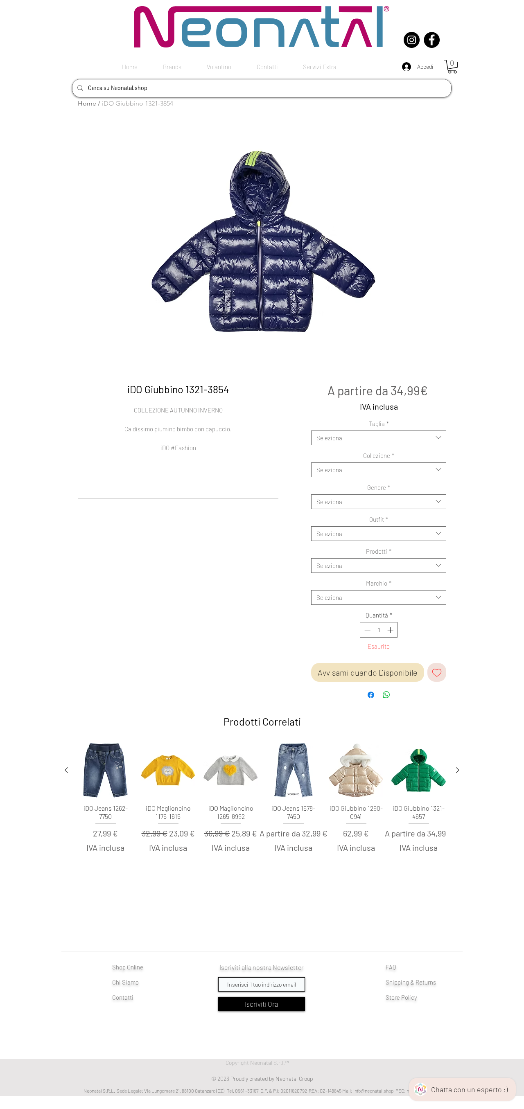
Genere (378, 487)
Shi (390, 982)
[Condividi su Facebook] (371, 695)
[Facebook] (432, 40)
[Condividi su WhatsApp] (386, 695)
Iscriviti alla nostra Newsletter (261, 967)
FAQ (391, 967)
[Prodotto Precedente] (66, 770)
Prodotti (378, 551)
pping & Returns (415, 982)
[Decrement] (366, 630)
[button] (452, 67)
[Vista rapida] (105, 770)
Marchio (378, 583)
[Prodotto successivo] (458, 770)
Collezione (378, 455)
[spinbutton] (379, 630)
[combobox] (378, 438)
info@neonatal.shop (373, 1090)
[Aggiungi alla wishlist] (436, 672)
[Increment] (391, 630)
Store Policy (401, 997)
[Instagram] (412, 40)
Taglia (379, 423)
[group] (262, 812)
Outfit (378, 519)
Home (87, 103)
